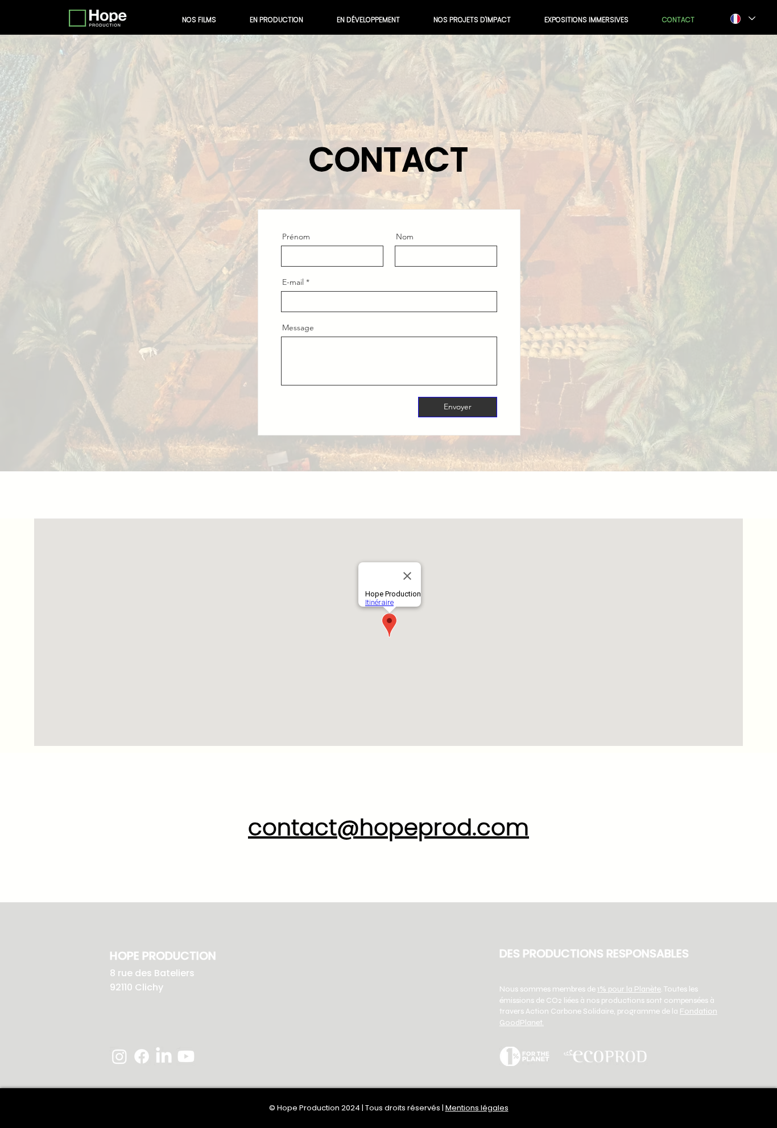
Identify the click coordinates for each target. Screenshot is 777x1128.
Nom (405, 236)
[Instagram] (119, 1056)
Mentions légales (477, 1107)
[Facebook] (141, 1056)
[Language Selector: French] (742, 18)
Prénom (296, 236)
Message (298, 327)
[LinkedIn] (163, 1056)
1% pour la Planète (629, 989)
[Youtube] (186, 1056)
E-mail (293, 282)
